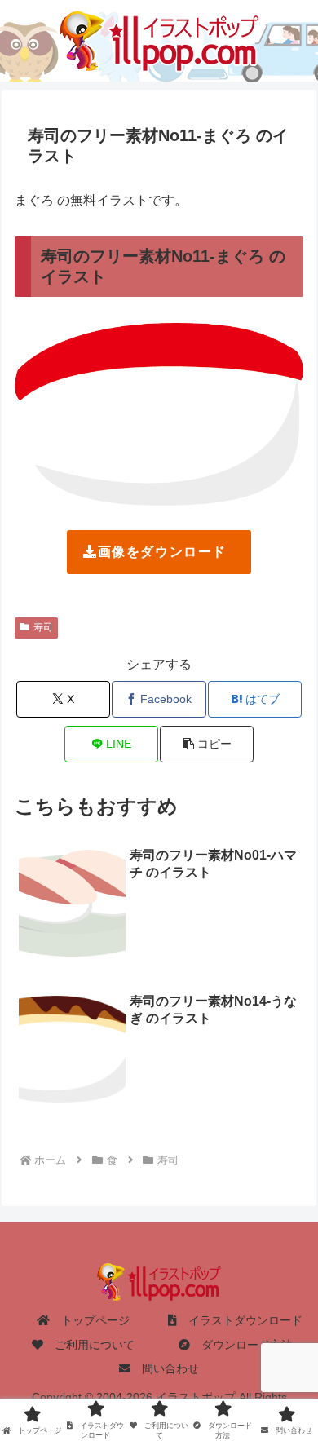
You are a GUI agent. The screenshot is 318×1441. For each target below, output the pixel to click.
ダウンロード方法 (241, 1344)
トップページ (90, 1320)
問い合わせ (164, 1368)
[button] (207, 744)
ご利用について (89, 1344)
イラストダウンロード (240, 1320)
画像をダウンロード (162, 552)
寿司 (43, 627)
